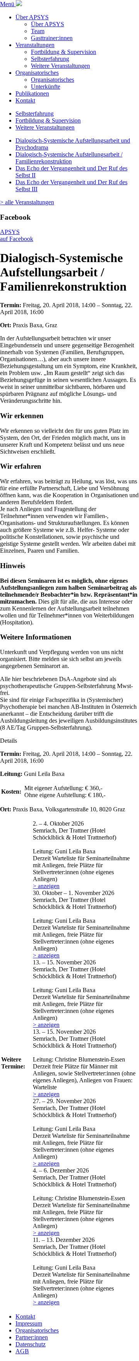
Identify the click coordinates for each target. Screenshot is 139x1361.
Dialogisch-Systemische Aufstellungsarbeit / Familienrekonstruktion (68, 158)
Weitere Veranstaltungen (60, 65)
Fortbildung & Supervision (63, 52)
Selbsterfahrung (50, 59)
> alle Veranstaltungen (27, 202)
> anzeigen (46, 886)
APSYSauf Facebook (16, 235)
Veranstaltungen (34, 45)
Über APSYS (32, 17)
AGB (22, 1351)
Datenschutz (30, 1344)
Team (37, 31)
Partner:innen (31, 1337)
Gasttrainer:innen (52, 38)
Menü (8, 4)
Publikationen (32, 93)
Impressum (28, 1323)
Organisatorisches (37, 72)
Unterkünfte (45, 86)
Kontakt (25, 100)
